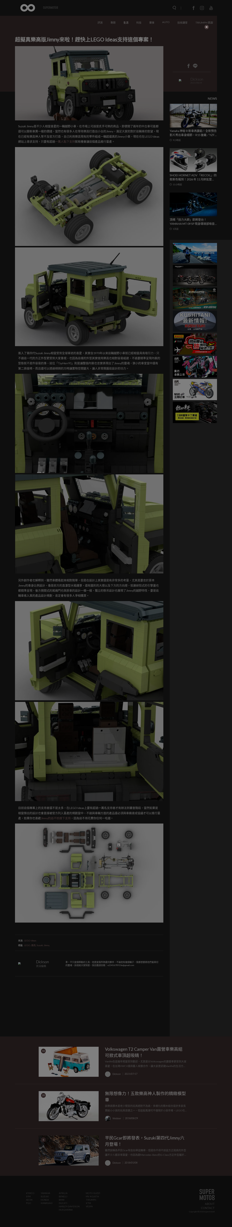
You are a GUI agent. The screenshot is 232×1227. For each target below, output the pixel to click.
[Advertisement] (116, 49)
